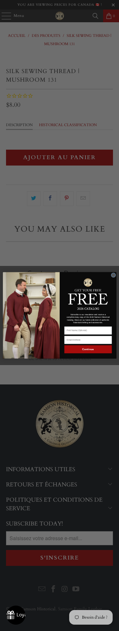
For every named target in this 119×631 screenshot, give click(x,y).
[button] (88, 291)
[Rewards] (15, 615)
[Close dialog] (113, 275)
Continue (88, 349)
